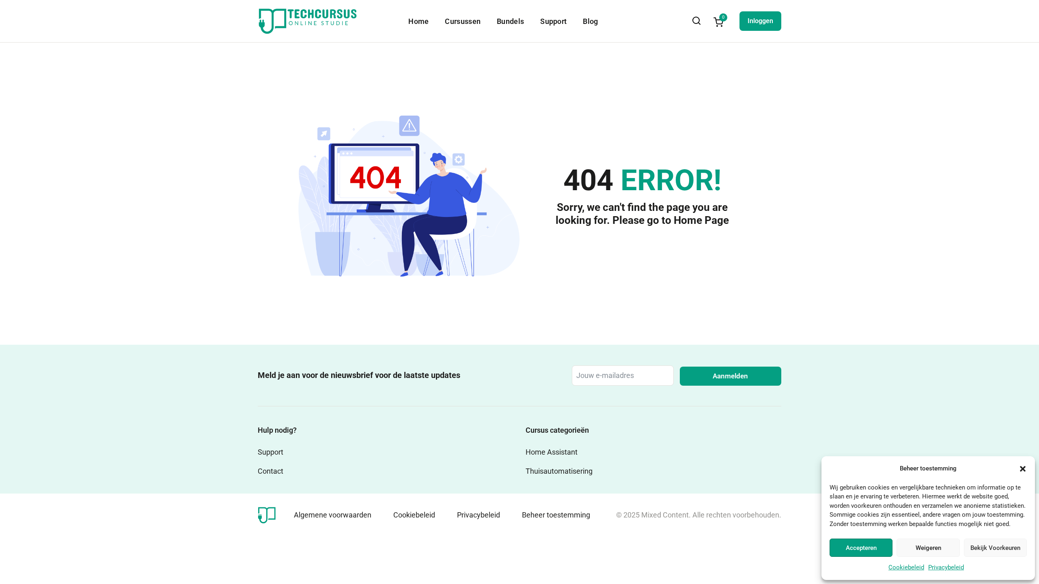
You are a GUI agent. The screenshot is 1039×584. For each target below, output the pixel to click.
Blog (590, 21)
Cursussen (463, 21)
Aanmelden (730, 376)
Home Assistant (552, 452)
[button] (1023, 469)
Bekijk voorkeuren (995, 548)
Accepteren (861, 548)
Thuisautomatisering (559, 471)
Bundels (510, 21)
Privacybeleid (946, 567)
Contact (270, 471)
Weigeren (928, 548)
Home (418, 21)
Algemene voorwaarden (332, 515)
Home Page (701, 220)
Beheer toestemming (556, 515)
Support (553, 21)
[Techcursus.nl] (267, 514)
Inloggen (760, 21)
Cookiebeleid (906, 567)
